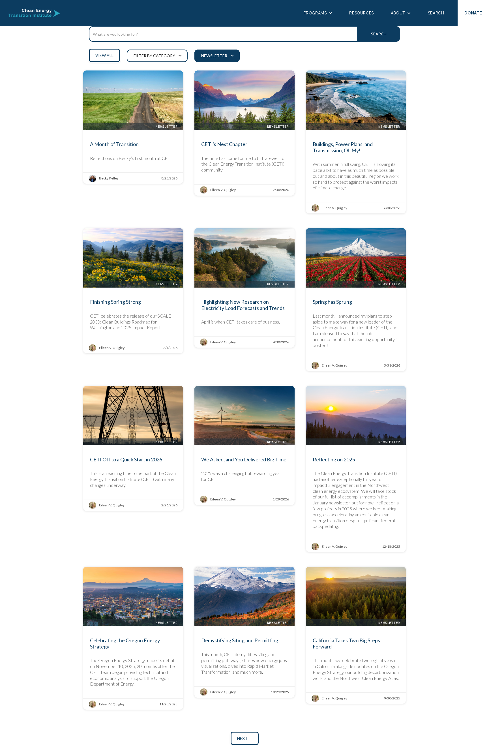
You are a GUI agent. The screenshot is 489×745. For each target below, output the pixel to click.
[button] (318, 13)
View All (104, 55)
